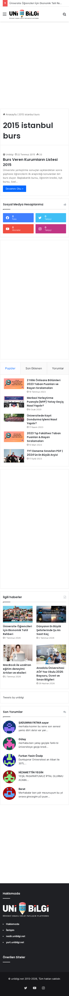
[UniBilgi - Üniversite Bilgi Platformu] (24, 14)
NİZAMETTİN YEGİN (31, 772)
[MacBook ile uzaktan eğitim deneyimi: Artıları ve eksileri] (18, 653)
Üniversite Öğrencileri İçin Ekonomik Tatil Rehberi (37, 3)
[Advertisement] (34, 67)
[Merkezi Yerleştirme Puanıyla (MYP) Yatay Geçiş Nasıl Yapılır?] (14, 401)
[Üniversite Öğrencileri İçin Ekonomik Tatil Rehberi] (18, 614)
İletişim (10, 930)
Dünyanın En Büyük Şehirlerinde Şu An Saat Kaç (48, 630)
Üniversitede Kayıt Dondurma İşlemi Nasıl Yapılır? (42, 419)
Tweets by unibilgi (13, 697)
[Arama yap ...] (64, 15)
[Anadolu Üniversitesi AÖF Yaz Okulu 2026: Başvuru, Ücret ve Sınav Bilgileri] (51, 654)
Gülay (22, 739)
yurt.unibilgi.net (15, 942)
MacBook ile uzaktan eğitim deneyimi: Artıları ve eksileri (17, 669)
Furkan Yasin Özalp (31, 755)
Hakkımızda (12, 924)
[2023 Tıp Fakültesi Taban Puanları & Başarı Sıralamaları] (14, 436)
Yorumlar (58, 368)
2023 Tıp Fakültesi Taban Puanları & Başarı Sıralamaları (44, 437)
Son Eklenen (34, 368)
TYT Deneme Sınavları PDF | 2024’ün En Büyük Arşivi (45, 453)
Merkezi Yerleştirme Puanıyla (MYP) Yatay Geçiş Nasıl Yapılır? (45, 401)
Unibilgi (9, 154)
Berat (22, 788)
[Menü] (4, 15)
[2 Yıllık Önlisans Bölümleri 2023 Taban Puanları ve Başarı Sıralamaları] (14, 383)
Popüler (10, 368)
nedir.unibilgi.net (15, 936)
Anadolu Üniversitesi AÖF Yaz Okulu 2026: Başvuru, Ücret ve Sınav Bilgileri (50, 673)
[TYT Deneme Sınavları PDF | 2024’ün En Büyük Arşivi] (14, 456)
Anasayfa (10, 114)
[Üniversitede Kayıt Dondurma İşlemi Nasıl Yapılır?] (14, 418)
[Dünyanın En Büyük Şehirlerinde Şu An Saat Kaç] (51, 614)
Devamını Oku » (14, 188)
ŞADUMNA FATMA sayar (34, 722)
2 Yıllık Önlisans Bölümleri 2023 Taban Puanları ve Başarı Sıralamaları (44, 384)
